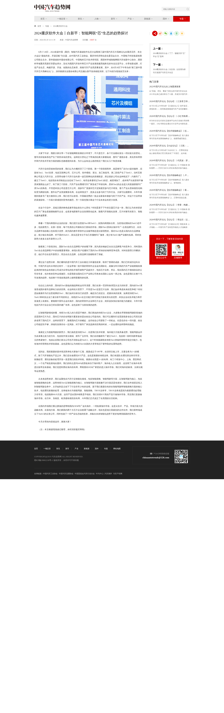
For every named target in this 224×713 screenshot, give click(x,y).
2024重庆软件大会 (60, 26)
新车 (113, 19)
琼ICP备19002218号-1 (43, 460)
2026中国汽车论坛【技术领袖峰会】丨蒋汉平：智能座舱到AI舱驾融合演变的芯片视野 (169, 190)
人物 (96, 19)
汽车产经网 (117, 474)
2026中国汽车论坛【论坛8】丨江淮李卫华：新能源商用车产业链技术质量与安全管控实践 (169, 101)
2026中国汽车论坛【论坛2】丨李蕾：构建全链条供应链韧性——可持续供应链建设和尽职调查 (169, 205)
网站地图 (117, 449)
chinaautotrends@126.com (155, 457)
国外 (165, 19)
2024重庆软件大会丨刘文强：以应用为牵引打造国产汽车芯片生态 (169, 71)
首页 (42, 19)
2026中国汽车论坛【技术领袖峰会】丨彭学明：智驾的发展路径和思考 (169, 131)
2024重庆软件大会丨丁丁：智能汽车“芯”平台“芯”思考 (169, 54)
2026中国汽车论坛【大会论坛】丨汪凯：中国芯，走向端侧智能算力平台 (169, 146)
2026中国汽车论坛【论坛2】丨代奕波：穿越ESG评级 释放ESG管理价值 (169, 160)
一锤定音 (61, 19)
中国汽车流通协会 (66, 474)
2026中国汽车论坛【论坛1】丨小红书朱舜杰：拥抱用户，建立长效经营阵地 (169, 116)
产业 (130, 19)
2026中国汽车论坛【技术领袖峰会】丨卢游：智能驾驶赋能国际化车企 (169, 175)
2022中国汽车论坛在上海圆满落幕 (164, 86)
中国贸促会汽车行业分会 (85, 474)
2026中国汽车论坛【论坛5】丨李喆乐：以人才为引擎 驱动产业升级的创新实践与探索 (169, 220)
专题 (181, 19)
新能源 (147, 19)
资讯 (80, 19)
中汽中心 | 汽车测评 (104, 474)
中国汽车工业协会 (50, 474)
